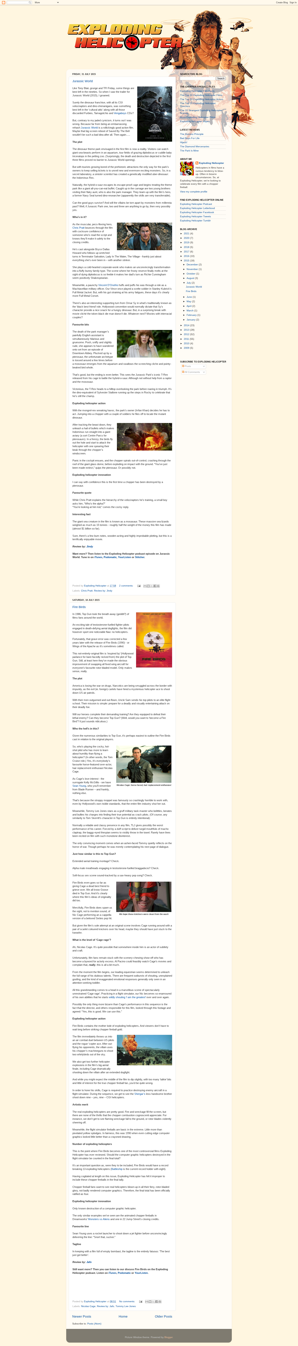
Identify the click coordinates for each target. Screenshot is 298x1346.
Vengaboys (120, 113)
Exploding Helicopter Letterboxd (197, 208)
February (192, 315)
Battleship (117, 1169)
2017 (187, 251)
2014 (187, 325)
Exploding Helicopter (211, 163)
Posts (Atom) (94, 1323)
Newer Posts (81, 1316)
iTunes (98, 557)
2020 (187, 238)
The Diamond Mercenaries (194, 146)
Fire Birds (79, 607)
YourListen (124, 557)
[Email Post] (138, 585)
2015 (187, 260)
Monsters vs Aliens (99, 1219)
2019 (187, 242)
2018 (187, 247)
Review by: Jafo (105, 1306)
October (191, 273)
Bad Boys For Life (190, 138)
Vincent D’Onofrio (108, 285)
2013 (187, 330)
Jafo (89, 1262)
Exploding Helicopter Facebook (197, 212)
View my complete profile (193, 191)
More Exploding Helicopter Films (197, 117)
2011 (187, 339)
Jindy (89, 546)
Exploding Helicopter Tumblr (195, 220)
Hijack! (183, 142)
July (189, 283)
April (189, 306)
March (190, 310)
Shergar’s (139, 1094)
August (191, 278)
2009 (187, 348)
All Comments (192, 372)
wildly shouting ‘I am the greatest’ (127, 997)
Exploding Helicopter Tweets (195, 216)
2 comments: (126, 585)
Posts (187, 366)
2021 (187, 233)
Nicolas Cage (88, 1306)
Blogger (168, 1337)
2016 (187, 256)
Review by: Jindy (103, 590)
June (190, 297)
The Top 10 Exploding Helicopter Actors (201, 99)
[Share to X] (151, 586)
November (193, 269)
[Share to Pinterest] (158, 586)
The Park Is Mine (189, 150)
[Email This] (145, 586)
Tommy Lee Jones (126, 1306)
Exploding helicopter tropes (195, 121)
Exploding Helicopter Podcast (196, 204)
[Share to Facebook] (155, 586)
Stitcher (139, 557)
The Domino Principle (191, 134)
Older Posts (163, 1316)
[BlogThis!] (148, 586)
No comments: (127, 1301)
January (191, 319)
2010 (187, 343)
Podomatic (110, 557)
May (189, 301)
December (193, 264)
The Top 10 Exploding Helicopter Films (201, 95)
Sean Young (79, 785)
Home (123, 1316)
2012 (187, 334)
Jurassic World (82, 81)
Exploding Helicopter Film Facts (197, 91)
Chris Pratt (78, 227)
